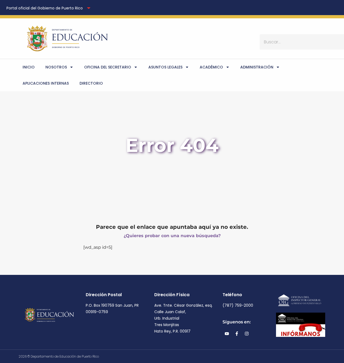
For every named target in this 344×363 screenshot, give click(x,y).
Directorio (91, 83)
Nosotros (56, 67)
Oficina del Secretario (107, 67)
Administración (256, 67)
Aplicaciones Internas (46, 83)
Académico (211, 67)
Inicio (29, 67)
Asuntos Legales (165, 67)
